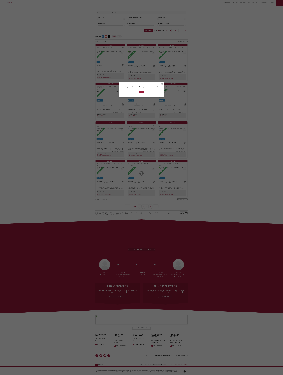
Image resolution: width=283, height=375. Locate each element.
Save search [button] (147, 30)
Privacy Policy (166, 364)
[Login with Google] (106, 37)
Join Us (165, 296)
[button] (141, 249)
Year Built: (133, 23)
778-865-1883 (178, 276)
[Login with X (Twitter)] (109, 37)
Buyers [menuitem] (235, 3)
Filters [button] (182, 30)
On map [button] (167, 30)
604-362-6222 (100, 75)
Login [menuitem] (272, 3)
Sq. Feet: (163, 23)
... (146, 206)
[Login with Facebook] (103, 37)
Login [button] (119, 36)
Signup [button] (114, 36)
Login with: (98, 36)
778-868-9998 (142, 274)
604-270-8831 (139, 344)
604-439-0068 (121, 346)
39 (150, 206)
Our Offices (141, 328)
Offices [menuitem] (264, 3)
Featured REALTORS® (142, 249)
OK (141, 92)
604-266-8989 (102, 344)
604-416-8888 (176, 346)
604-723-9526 (123, 276)
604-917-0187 (157, 346)
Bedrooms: (162, 17)
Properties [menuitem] (226, 3)
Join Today (178, 292)
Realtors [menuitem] (250, 3)
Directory (117, 296)
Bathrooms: (102, 23)
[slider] (97, 19)
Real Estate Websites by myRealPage (179, 364)
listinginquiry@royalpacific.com (104, 77)
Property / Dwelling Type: (134, 17)
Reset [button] (175, 30)
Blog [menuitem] (257, 3)
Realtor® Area (181, 355)
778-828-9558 (105, 274)
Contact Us (122, 292)
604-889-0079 (160, 276)
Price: (102, 17)
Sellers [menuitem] (243, 3)
